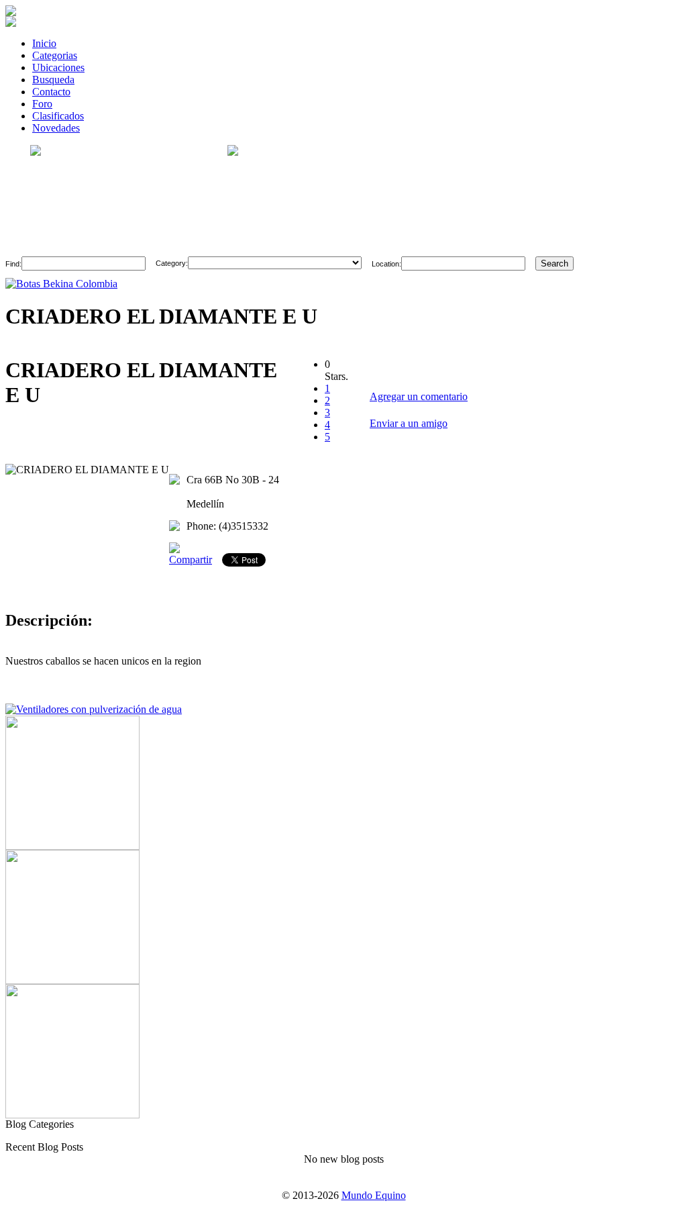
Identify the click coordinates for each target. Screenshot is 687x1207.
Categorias (54, 55)
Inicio (44, 43)
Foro (42, 103)
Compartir (190, 559)
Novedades (56, 128)
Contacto (51, 91)
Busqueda (53, 79)
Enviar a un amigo (408, 423)
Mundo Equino (373, 1195)
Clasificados (58, 116)
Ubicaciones (58, 67)
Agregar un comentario (419, 396)
